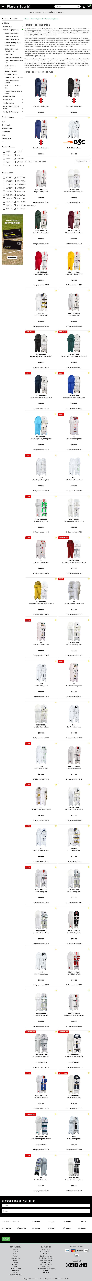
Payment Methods (46, 1252)
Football (83, 1221)
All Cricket (5, 23)
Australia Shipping (46, 1260)
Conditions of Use (46, 1264)
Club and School (15, 1268)
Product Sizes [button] (7, 173)
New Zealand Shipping (46, 1258)
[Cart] (88, 7)
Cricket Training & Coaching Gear (14, 62)
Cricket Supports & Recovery (14, 77)
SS (2, 142)
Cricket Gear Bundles (11, 36)
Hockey (37, 1228)
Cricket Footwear (9, 96)
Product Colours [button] (8, 147)
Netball (52, 1228)
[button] (3, 6)
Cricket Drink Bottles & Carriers (12, 82)
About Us (46, 1254)
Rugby (51, 1221)
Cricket (27, 19)
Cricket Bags (9, 54)
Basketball (23, 1228)
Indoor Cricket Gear (11, 74)
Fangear (68, 1228)
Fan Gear (15, 1264)
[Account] (84, 7)
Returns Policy (46, 1262)
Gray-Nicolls (6, 125)
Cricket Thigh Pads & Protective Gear (11, 50)
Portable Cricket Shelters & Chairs (13, 92)
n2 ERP (66, 1279)
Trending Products (15, 1274)
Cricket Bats (7, 26)
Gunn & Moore (7, 128)
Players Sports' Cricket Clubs (11, 107)
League (68, 1221)
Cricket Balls (7, 100)
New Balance (6, 138)
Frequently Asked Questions (46, 1268)
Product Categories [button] (10, 18)
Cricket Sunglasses (11, 71)
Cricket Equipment (10, 30)
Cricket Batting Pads (12, 43)
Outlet (15, 1266)
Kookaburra (6, 132)
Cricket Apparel (8, 103)
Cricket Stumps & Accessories (10, 67)
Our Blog (46, 1272)
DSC (3, 122)
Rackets (83, 1228)
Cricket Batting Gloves (12, 39)
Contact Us (46, 1250)
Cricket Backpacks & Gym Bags (13, 87)
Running (15, 1272)
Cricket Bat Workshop (10, 112)
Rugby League (15, 1258)
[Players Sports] (18, 6)
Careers (45, 1270)
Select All (7, 1228)
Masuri (4, 135)
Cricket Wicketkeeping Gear (14, 57)
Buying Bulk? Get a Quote (46, 2)
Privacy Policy (46, 1266)
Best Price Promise (46, 1256)
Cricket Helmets (10, 46)
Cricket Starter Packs (11, 33)
